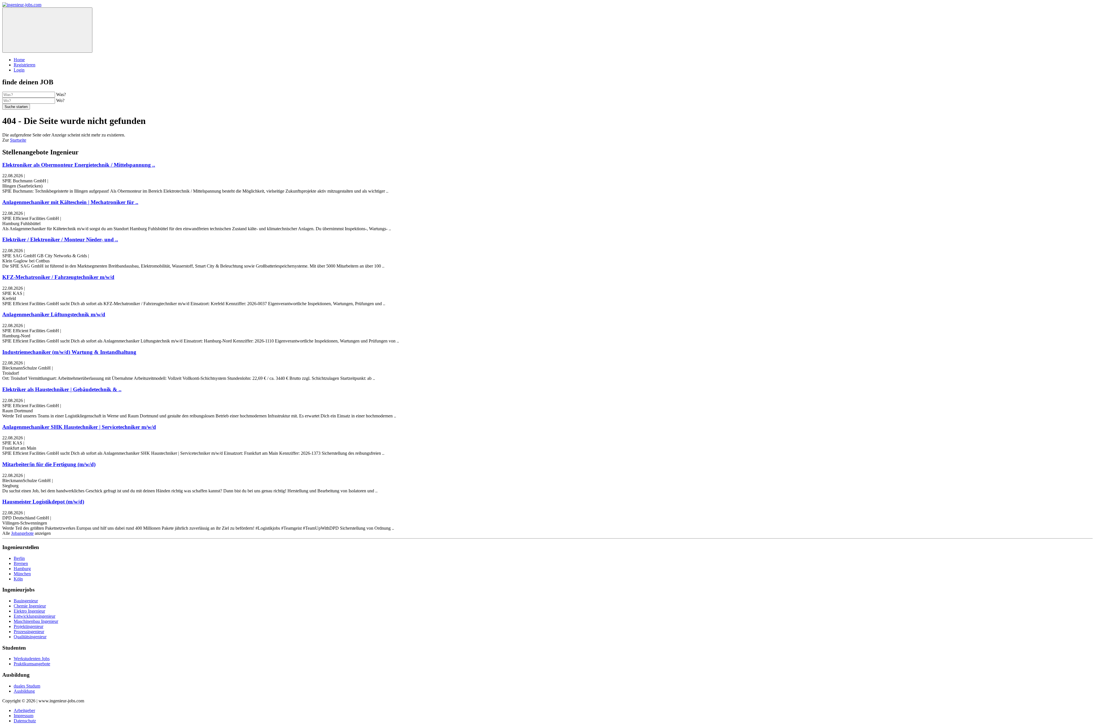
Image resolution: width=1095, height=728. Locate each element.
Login (19, 70)
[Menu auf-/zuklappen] (47, 30)
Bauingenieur (26, 600)
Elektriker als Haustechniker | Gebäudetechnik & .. (61, 389)
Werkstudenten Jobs (32, 658)
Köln (18, 578)
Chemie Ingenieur (30, 605)
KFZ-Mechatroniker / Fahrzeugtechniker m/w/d (58, 277)
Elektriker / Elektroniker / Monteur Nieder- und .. (60, 239)
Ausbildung (24, 691)
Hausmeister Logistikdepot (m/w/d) (43, 502)
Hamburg (22, 568)
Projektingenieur (28, 626)
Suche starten (16, 107)
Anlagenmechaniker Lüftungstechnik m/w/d (53, 314)
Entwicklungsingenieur (34, 616)
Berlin (19, 558)
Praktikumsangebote (32, 663)
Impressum (23, 715)
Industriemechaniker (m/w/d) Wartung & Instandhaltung (69, 352)
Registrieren (24, 64)
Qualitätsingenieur (30, 636)
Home (19, 59)
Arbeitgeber (24, 710)
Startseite (18, 140)
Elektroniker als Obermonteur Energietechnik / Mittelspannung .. (78, 165)
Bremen (21, 563)
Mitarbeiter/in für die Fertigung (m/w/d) (49, 464)
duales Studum (27, 686)
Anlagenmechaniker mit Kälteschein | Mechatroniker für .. (70, 202)
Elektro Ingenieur (29, 611)
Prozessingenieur (29, 631)
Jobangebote (22, 533)
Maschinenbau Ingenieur (36, 621)
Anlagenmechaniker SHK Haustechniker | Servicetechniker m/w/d (79, 427)
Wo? (60, 100)
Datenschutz (25, 720)
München (22, 573)
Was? (61, 94)
